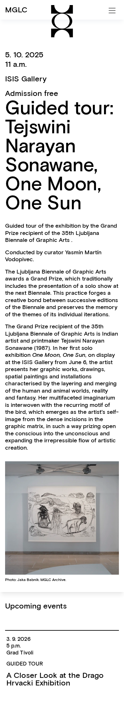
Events (16, 35)
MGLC (16, 9)
